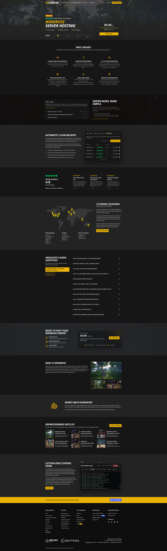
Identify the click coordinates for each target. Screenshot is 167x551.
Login (109, 2)
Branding (79, 522)
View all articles (115, 425)
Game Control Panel (97, 513)
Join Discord (117, 500)
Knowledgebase (65, 524)
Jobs (78, 524)
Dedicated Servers (76, 2)
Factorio (47, 519)
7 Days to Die (48, 526)
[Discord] (114, 522)
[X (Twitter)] (111, 522)
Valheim (47, 522)
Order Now (109, 34)
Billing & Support (96, 517)
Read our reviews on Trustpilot (53, 188)
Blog (78, 515)
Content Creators (65, 519)
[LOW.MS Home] (52, 3)
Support (92, 2)
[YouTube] (117, 522)
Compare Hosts (65, 528)
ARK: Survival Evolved (50, 517)
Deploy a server (117, 2)
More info (49, 488)
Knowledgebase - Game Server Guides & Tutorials (55, 269)
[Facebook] (108, 522)
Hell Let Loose (48, 528)
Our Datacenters (102, 230)
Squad (47, 530)
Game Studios (64, 522)
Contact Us (50, 274)
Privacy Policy (111, 515)
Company (85, 2)
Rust (46, 513)
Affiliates (63, 517)
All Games (48, 532)
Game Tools (64, 526)
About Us (79, 513)
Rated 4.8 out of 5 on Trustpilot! (62, 18)
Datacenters (80, 517)
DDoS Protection (81, 519)
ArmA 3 (47, 524)
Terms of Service (112, 513)
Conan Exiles (48, 515)
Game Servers (64, 2)
